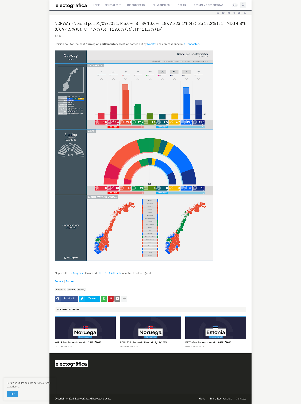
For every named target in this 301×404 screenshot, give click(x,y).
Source (59, 281)
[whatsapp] (234, 13)
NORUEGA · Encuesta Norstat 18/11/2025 (143, 342)
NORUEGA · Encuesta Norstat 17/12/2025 (78, 342)
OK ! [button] (12, 394)
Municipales (161, 5)
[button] (235, 5)
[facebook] (229, 13)
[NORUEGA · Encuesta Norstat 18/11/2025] (150, 327)
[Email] (117, 299)
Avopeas (77, 273)
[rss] (245, 13)
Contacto (241, 398)
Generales (111, 5)
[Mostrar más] (124, 299)
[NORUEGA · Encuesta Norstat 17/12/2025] (85, 327)
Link (118, 273)
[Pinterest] (111, 299)
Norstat (151, 44)
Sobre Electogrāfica (221, 398)
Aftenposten (191, 44)
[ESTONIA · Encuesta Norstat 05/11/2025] (215, 327)
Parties (69, 281)
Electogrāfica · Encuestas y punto (93, 398)
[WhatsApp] (104, 299)
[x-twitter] (218, 13)
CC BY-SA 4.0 (107, 273)
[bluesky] (223, 13)
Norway (81, 289)
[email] (239, 13)
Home (96, 5)
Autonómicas (135, 5)
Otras (182, 5)
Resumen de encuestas (208, 5)
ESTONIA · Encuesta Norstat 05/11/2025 (208, 342)
